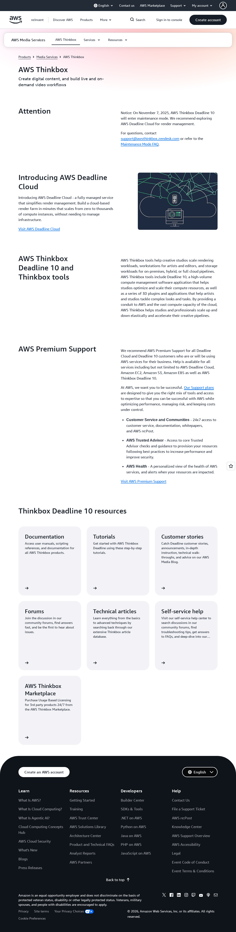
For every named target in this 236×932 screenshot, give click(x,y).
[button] (63, 20)
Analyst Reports (82, 853)
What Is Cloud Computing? (40, 809)
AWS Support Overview (191, 835)
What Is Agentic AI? (34, 818)
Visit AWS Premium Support (143, 481)
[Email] (216, 895)
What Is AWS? (29, 800)
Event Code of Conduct (190, 862)
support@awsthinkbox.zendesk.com (150, 138)
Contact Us (181, 800)
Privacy (23, 911)
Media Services (47, 57)
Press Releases (30, 867)
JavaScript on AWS (136, 853)
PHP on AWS (131, 844)
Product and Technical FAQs (92, 844)
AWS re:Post (182, 818)
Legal (176, 853)
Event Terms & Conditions (193, 871)
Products (24, 57)
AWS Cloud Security (34, 841)
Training (76, 809)
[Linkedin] (179, 895)
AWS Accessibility (186, 844)
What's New (27, 850)
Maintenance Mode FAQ (140, 144)
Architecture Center (85, 835)
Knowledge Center (187, 826)
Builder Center (132, 800)
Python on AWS (133, 826)
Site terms (41, 911)
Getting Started (82, 800)
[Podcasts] (208, 895)
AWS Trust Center (84, 818)
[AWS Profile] (223, 5)
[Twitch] (193, 895)
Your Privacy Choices (69, 911)
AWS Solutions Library (88, 826)
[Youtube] (201, 895)
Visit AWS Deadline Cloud (39, 229)
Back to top (115, 879)
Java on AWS (131, 835)
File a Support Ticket (188, 809)
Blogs (23, 859)
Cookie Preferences (32, 918)
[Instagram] (186, 895)
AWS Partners (81, 862)
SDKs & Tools (132, 809)
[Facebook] (171, 895)
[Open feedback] (231, 466)
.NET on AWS (131, 818)
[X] (164, 895)
